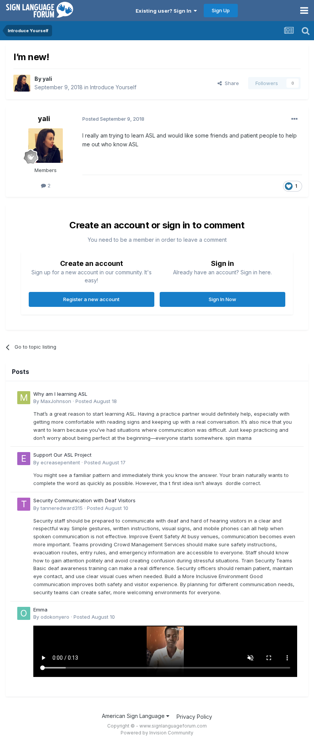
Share (230, 83)
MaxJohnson (56, 401)
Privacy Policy (194, 716)
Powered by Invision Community (157, 733)
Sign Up (221, 10)
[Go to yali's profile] (21, 83)
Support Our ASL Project (62, 455)
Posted (96, 401)
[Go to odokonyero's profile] (23, 613)
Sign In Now (222, 299)
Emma (40, 609)
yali (47, 78)
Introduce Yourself (113, 87)
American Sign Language (134, 716)
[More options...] (294, 119)
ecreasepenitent (60, 462)
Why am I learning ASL (60, 394)
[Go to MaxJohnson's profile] (23, 397)
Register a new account (91, 299)
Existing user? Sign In (165, 11)
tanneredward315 (62, 508)
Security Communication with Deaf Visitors (84, 500)
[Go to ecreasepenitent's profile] (23, 458)
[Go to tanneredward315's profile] (23, 504)
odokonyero (55, 617)
